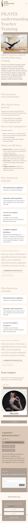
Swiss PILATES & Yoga (14, 497)
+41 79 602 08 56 (9, 450)
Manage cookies (14, 517)
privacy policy (12, 506)
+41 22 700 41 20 (8, 274)
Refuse (14, 513)
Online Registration (14, 84)
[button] (26, 3)
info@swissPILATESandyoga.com (14, 442)
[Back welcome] (8, 3)
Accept (14, 509)
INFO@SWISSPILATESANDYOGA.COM (13, 270)
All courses (14, 421)
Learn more (5, 384)
